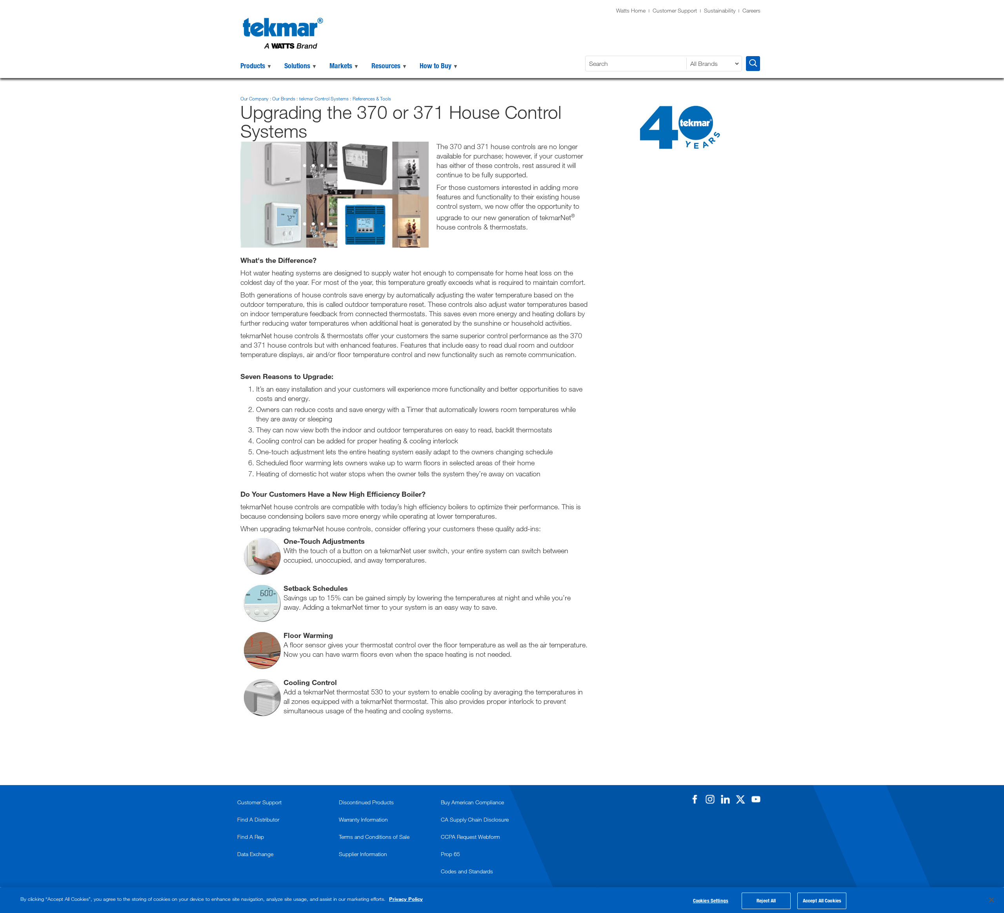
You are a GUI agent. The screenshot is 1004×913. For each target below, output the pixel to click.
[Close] (991, 899)
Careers (751, 10)
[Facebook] (694, 799)
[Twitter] (740, 799)
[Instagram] (710, 799)
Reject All (766, 900)
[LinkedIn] (725, 799)
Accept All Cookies (822, 900)
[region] (502, 900)
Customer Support (675, 10)
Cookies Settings (710, 900)
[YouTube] (755, 799)
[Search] (753, 63)
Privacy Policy (406, 899)
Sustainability (719, 10)
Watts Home (631, 10)
